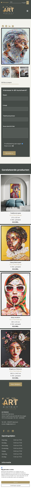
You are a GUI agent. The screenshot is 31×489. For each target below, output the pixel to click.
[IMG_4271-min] (15, 72)
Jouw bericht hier (9, 126)
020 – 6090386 (20, 418)
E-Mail (5, 105)
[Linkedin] (13, 431)
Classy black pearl (15, 262)
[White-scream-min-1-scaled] (24, 72)
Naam (5, 95)
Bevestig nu (9, 153)
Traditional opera (15, 213)
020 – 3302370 (8, 422)
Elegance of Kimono (15, 369)
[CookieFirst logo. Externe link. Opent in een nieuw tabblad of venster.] (1, 467)
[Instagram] (12, 26)
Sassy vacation (15, 317)
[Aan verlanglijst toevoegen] (28, 176)
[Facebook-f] (4, 431)
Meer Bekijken (15, 384)
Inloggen (24, 2)
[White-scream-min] (15, 46)
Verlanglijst (5, 2)
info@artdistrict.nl (10, 424)
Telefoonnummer (9, 116)
